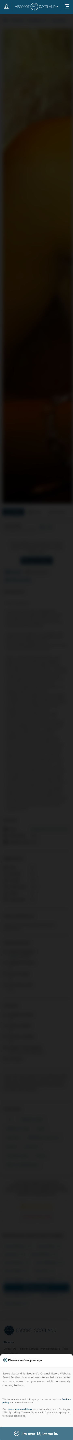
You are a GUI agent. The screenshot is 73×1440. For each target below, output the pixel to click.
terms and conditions (20, 1409)
